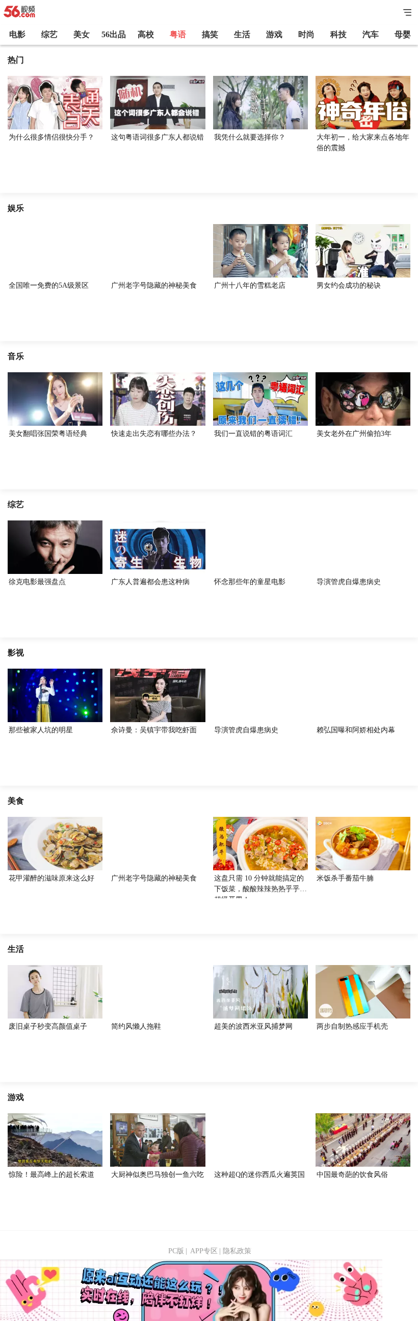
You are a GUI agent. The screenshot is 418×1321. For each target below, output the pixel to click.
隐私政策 (237, 1251)
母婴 (403, 34)
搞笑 (210, 34)
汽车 (370, 34)
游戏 (274, 34)
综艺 (49, 34)
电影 (17, 34)
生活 (242, 34)
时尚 (306, 34)
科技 (338, 34)
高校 (146, 34)
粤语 (178, 34)
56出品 (113, 34)
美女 (81, 34)
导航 (408, 12)
